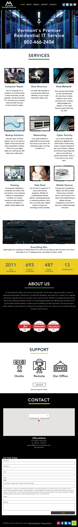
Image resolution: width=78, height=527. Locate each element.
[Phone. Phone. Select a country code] (5, 480)
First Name (6, 460)
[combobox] (39, 486)
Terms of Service (34, 523)
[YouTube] (74, 4)
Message (5, 502)
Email (5, 472)
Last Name (6, 466)
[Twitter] (67, 4)
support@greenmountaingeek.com (39, 445)
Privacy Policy (46, 523)
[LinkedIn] (71, 4)
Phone (4, 477)
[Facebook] (63, 4)
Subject (5, 496)
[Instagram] (58, 523)
